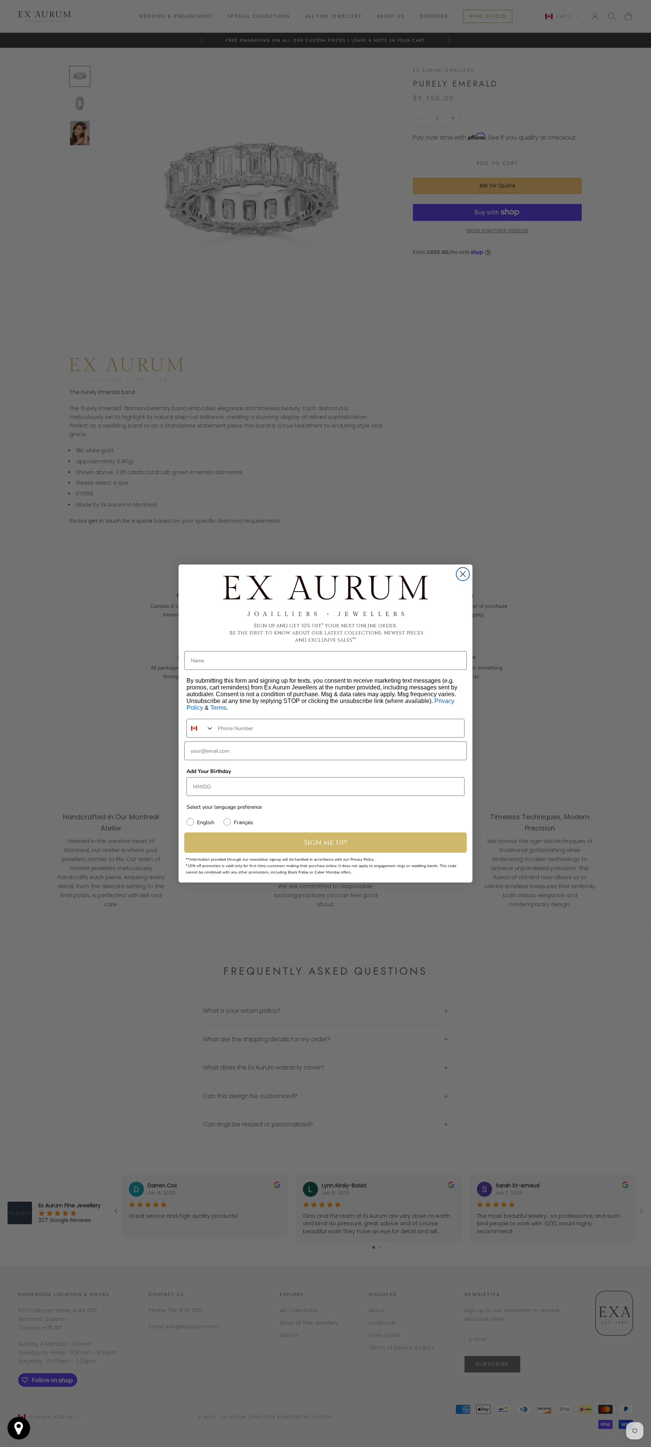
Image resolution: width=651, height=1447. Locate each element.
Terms (218, 707)
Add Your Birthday (208, 771)
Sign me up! (325, 842)
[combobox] (200, 728)
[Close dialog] (462, 574)
